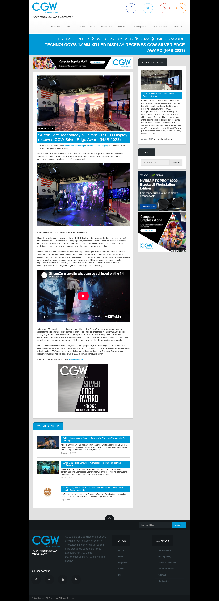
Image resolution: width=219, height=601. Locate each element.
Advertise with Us (166, 569)
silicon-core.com (76, 359)
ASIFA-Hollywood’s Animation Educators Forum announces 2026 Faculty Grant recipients (93, 488)
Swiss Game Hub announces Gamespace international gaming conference (92, 464)
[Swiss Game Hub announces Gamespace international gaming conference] (48, 467)
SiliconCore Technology (74, 146)
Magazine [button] (55, 27)
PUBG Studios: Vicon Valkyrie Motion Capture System (159, 95)
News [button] (69, 27)
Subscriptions (164, 550)
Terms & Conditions (167, 563)
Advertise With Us (160, 27)
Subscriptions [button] (140, 27)
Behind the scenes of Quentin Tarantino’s (94, 439)
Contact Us (177, 27)
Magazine (122, 563)
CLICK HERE (147, 139)
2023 (145, 39)
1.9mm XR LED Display (97, 146)
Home (121, 550)
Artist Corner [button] (121, 27)
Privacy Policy (165, 556)
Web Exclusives (115, 39)
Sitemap (162, 575)
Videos (82, 27)
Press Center (74, 39)
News (120, 556)
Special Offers (105, 27)
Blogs (92, 27)
